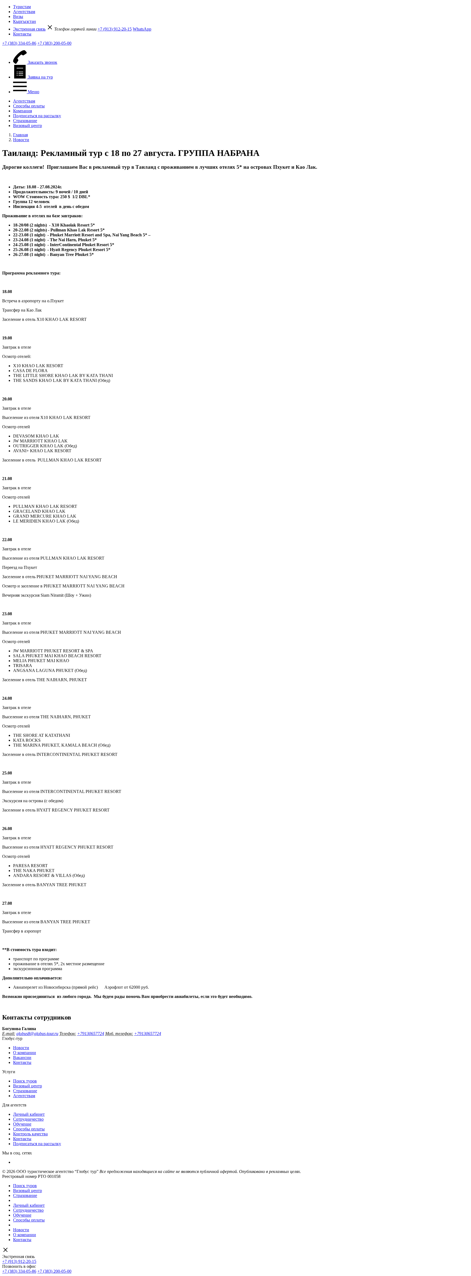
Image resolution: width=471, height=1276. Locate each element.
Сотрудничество (28, 1119)
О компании (24, 1052)
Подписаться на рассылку (37, 115)
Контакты (22, 34)
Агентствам (24, 11)
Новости (21, 1047)
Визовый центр (27, 125)
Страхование (25, 120)
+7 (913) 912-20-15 (115, 29)
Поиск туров (25, 1081)
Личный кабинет (29, 1114)
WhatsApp (142, 29)
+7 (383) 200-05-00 (54, 43)
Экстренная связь (29, 29)
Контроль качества (30, 1134)
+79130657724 (90, 1033)
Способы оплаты (29, 106)
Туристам (22, 6)
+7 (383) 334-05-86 (19, 43)
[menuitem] (241, 6)
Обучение (22, 1124)
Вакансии (22, 1057)
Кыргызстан (24, 21)
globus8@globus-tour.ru (37, 1033)
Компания (22, 110)
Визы (18, 16)
